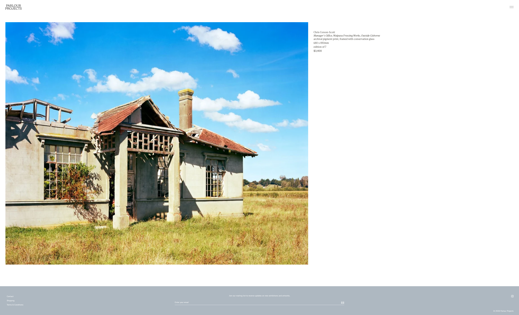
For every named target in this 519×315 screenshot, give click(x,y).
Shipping (10, 300)
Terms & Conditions (15, 305)
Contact (10, 296)
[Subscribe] (342, 302)
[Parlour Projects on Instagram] (511, 297)
